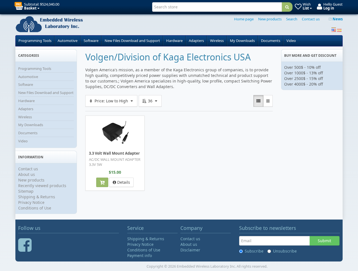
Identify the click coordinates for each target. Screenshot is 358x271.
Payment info (139, 255)
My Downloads (242, 40)
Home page (244, 19)
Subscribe (254, 251)
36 (150, 100)
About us (26, 174)
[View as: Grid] (258, 101)
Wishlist (97, 119)
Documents (270, 40)
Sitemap (26, 191)
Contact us (311, 19)
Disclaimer (190, 250)
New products (270, 19)
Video (291, 40)
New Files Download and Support (132, 40)
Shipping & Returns (36, 196)
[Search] (287, 7)
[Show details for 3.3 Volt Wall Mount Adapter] (115, 133)
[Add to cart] (102, 182)
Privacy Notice (31, 202)
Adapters (196, 40)
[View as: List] (268, 101)
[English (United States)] (333, 29)
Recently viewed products (42, 185)
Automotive (67, 40)
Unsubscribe (285, 251)
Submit (324, 240)
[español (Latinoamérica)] (339, 29)
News (337, 19)
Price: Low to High (111, 100)
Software (91, 40)
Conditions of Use (34, 208)
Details (123, 182)
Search (291, 19)
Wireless (217, 40)
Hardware (174, 40)
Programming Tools (34, 40)
